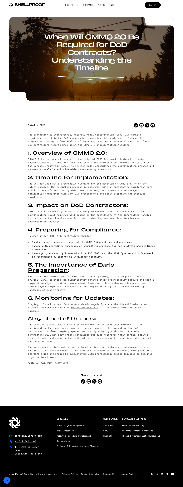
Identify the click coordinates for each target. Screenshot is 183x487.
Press (101, 5)
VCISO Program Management (70, 425)
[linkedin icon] (141, 125)
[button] (71, 5)
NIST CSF (108, 436)
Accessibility (110, 474)
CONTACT (153, 5)
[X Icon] (94, 381)
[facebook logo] (152, 125)
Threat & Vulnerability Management (141, 436)
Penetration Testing (133, 425)
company (88, 5)
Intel (112, 5)
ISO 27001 (108, 425)
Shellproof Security (84, 307)
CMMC (105, 430)
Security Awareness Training (137, 430)
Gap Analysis (63, 441)
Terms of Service (90, 474)
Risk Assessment (65, 430)
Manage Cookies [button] (129, 474)
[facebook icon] (100, 381)
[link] (25, 422)
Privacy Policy (70, 474)
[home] (27, 5)
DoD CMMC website (131, 304)
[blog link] (136, 125)
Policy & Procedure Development (74, 436)
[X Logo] (147, 125)
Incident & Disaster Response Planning (78, 446)
